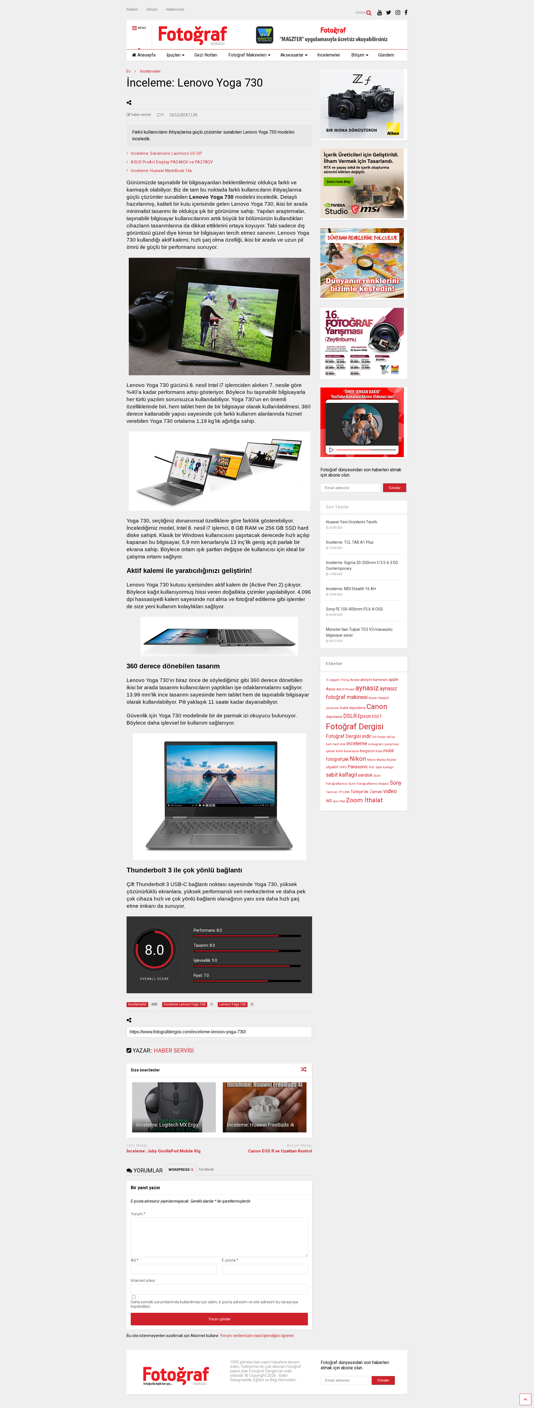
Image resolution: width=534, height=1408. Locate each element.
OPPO (343, 767)
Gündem (386, 55)
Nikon (358, 758)
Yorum (138, 1214)
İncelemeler (328, 55)
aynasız (367, 688)
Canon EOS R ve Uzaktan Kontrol (280, 1151)
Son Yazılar (337, 507)
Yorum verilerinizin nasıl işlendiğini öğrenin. (257, 1335)
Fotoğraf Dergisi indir (348, 736)
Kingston (367, 751)
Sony (395, 783)
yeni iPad (339, 801)
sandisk (365, 775)
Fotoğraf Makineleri (247, 55)
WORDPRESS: (181, 1170)
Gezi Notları (205, 55)
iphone (330, 751)
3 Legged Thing (337, 680)
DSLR (350, 716)
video (390, 791)
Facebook (206, 1169)
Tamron (332, 792)
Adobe (354, 680)
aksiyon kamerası (374, 680)
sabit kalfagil (341, 774)
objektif (332, 767)
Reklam (132, 9)
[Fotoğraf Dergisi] (190, 45)
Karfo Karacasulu (347, 751)
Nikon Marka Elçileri (381, 760)
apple (393, 679)
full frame (378, 737)
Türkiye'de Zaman (366, 791)
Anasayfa (146, 55)
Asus (330, 688)
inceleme (357, 743)
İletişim (152, 9)
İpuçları (174, 55)
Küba (378, 751)
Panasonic (358, 766)
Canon (376, 706)
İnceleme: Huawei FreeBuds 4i (260, 1125)
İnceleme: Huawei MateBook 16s (161, 170)
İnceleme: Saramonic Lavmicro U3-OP (166, 153)
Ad (135, 1260)
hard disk (339, 744)
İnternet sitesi (143, 1280)
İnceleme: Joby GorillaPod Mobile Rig (164, 1151)
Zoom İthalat (364, 800)
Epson (364, 716)
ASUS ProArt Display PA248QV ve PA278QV (172, 162)
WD (329, 801)
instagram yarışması (383, 744)
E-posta (230, 1260)
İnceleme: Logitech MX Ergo (167, 1125)
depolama (334, 717)
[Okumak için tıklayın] (174, 1107)
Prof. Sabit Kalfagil (381, 767)
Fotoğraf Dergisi (355, 726)
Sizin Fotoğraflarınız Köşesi (368, 784)
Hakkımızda (175, 9)
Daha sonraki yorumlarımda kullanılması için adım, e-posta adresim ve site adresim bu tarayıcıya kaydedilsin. (214, 1304)
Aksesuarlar (291, 55)
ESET (377, 716)
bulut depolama (352, 708)
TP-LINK (344, 792)
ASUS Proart (345, 689)
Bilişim (357, 55)
